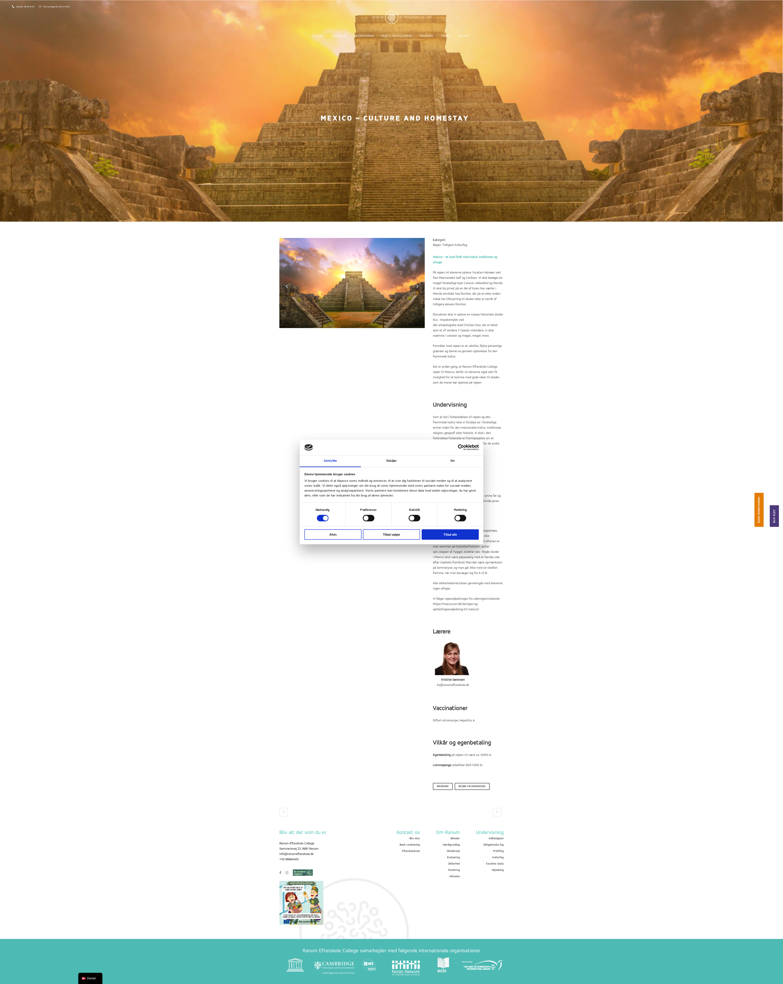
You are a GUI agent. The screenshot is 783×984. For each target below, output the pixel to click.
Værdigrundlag (451, 844)
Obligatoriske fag (493, 844)
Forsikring (454, 870)
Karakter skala (495, 863)
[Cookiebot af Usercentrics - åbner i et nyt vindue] (461, 447)
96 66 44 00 (29, 7)
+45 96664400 (289, 859)
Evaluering (453, 857)
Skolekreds (453, 851)
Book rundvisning (759, 510)
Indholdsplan (496, 838)
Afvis (333, 534)
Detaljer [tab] (391, 460)
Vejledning (498, 870)
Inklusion (454, 876)
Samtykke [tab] (330, 460)
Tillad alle (450, 534)
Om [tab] (452, 460)
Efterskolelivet (411, 851)
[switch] (368, 518)
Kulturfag (498, 857)
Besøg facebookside (472, 786)
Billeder (455, 838)
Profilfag (498, 851)
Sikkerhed (454, 863)
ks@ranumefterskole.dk (453, 685)
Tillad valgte (391, 534)
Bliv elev (774, 516)
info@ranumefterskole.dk (296, 854)
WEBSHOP (443, 786)
